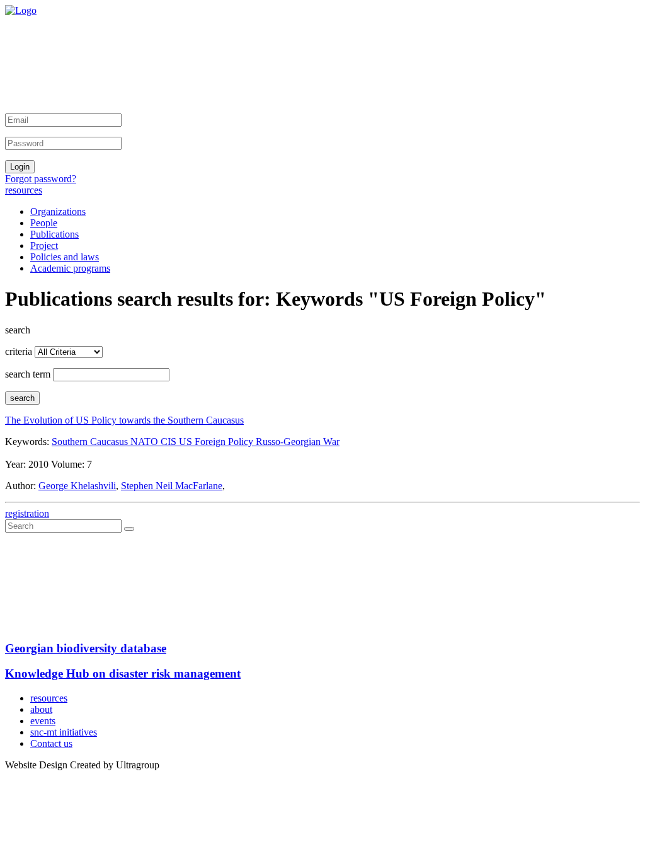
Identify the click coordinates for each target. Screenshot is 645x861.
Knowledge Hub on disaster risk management (123, 673)
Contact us (51, 743)
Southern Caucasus (91, 441)
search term (27, 374)
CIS (170, 441)
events (42, 720)
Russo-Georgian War (298, 441)
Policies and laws (64, 256)
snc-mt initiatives (63, 732)
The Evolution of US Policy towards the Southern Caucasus (124, 420)
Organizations (58, 211)
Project (44, 245)
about (41, 709)
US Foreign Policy (217, 441)
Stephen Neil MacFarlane (171, 485)
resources (23, 190)
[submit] (129, 529)
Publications (54, 234)
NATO (145, 441)
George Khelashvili (77, 485)
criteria (18, 351)
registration (27, 513)
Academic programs (70, 268)
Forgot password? (40, 178)
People (43, 222)
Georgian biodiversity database (85, 648)
